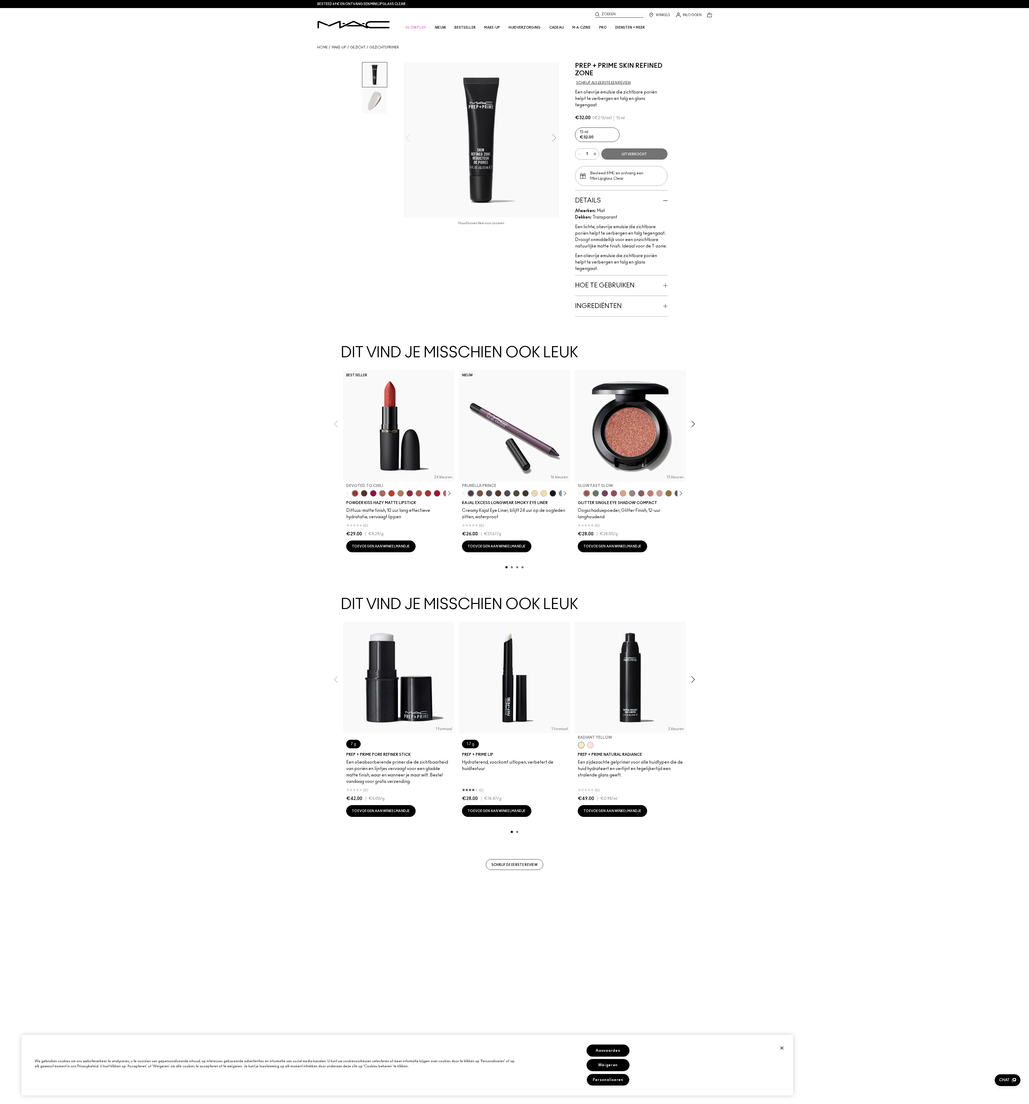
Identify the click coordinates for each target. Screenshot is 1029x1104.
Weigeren (608, 1065)
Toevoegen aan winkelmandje (381, 546)
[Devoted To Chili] (355, 493)
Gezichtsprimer (384, 47)
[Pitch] (552, 493)
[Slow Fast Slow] (586, 493)
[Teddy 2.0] (382, 493)
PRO (603, 27)
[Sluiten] (782, 1048)
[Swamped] (516, 493)
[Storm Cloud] (489, 493)
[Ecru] (543, 493)
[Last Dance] (659, 493)
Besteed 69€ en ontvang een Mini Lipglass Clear (361, 4)
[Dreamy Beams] (641, 493)
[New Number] (507, 493)
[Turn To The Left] (364, 493)
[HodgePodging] (479, 493)
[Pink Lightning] (613, 493)
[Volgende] (448, 493)
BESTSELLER (465, 27)
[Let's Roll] (650, 493)
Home (322, 47)
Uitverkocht (634, 154)
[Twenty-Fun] (373, 493)
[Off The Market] (400, 493)
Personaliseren (608, 1080)
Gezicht (358, 47)
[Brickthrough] (427, 493)
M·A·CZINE (581, 27)
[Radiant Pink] (590, 745)
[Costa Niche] (498, 493)
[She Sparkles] (632, 493)
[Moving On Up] (418, 493)
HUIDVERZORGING (524, 27)
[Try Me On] (595, 493)
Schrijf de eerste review (514, 864)
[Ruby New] (437, 493)
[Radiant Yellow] (581, 745)
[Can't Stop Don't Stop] (604, 493)
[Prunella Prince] (470, 493)
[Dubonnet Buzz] (409, 493)
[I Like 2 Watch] (668, 493)
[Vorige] (349, 493)
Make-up (339, 47)
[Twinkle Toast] (534, 493)
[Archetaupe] (525, 493)
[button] (1007, 1080)
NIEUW (440, 27)
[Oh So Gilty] (623, 493)
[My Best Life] (391, 493)
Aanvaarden (608, 1051)
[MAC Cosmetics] (353, 24)
